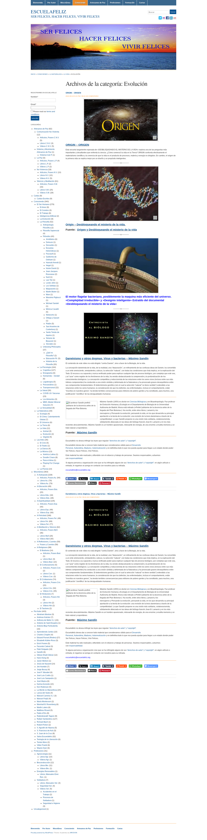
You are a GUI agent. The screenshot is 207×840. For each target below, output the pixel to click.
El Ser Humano (43, 204)
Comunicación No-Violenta (48, 132)
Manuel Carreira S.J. (45, 696)
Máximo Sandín (87, 432)
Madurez (87, 448)
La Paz (40, 158)
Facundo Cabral (43, 646)
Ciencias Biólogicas (138, 402)
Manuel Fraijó (42, 699)
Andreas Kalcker (43, 617)
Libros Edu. (44, 495)
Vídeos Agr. (44, 760)
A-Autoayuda (42, 475)
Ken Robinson (43, 687)
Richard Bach (42, 722)
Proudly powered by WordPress (42, 832)
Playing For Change (51, 463)
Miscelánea (65, 3)
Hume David (51, 268)
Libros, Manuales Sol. (49, 783)
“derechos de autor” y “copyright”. (122, 441)
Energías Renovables (46, 771)
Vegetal (46, 437)
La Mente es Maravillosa (47, 690)
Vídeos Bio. (44, 768)
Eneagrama (48, 373)
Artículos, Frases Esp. (49, 504)
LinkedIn (171, 17)
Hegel (48, 265)
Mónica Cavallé (52, 309)
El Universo (44, 422)
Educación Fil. (52, 358)
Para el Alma (48, 460)
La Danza (44, 449)
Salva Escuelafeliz (44, 736)
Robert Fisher (42, 725)
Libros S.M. (44, 190)
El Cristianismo (46, 579)
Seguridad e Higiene (51, 803)
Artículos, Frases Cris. (52, 582)
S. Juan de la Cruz (44, 733)
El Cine (43, 443)
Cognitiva (47, 370)
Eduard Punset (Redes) (46, 638)
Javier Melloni (42, 661)
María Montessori (44, 701)
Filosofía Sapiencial (51, 231)
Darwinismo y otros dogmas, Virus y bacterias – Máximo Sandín (93, 494)
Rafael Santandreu (44, 719)
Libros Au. (44, 481)
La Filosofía (44, 222)
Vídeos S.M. (45, 193)
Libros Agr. (44, 757)
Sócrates (49, 344)
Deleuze (49, 242)
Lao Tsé (49, 280)
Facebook (167, 17)
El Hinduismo (45, 594)
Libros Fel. (44, 521)
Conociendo (80, 3)
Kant (48, 277)
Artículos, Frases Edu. (49, 489)
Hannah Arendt (52, 263)
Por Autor (51, 3)
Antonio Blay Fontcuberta (47, 626)
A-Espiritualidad (43, 501)
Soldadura (41, 780)
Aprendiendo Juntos (45, 632)
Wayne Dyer (42, 748)
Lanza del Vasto (43, 693)
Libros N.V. (44, 175)
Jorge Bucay (42, 669)
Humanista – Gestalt (51, 376)
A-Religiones (42, 547)
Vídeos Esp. (45, 513)
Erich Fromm (42, 643)
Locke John (50, 283)
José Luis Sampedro (45, 678)
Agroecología (42, 754)
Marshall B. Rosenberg (46, 704)
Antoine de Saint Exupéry (47, 623)
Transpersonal (49, 388)
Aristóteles (50, 239)
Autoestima (78, 448)
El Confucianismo (47, 565)
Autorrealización (99, 448)
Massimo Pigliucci (53, 297)
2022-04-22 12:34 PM (73, 497)
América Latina (49, 454)
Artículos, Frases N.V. (48, 172)
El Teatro (43, 446)
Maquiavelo (51, 289)
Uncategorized (40, 809)
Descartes (50, 245)
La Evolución (45, 219)
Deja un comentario (90, 96)
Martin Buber (51, 292)
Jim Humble (42, 667)
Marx (48, 294)
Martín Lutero (42, 707)
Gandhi (40, 652)
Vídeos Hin (47, 606)
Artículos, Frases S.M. (49, 184)
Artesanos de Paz (97, 3)
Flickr (163, 17)
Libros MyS (44, 536)
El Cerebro (44, 210)
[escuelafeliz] (103, 47)
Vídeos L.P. (44, 167)
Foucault (49, 254)
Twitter (160, 17)
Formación (129, 3)
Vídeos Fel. (44, 524)
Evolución (47, 434)
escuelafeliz (48, 11)
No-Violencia (42, 169)
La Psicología (45, 367)
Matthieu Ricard (43, 710)
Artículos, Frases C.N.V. (49, 138)
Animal (46, 431)
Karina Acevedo (43, 684)
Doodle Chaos (49, 457)
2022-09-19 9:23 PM (73, 96)
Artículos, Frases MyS (49, 530)
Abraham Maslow (44, 614)
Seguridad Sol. (46, 786)
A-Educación (42, 486)
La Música (44, 451)
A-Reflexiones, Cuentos (46, 542)
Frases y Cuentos (47, 544)
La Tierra (43, 425)
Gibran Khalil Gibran (45, 655)
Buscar (173, 12)
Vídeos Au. (44, 483)
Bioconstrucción (43, 763)
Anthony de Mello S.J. (46, 620)
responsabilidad (75, 458)
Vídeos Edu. (45, 498)
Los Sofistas (51, 286)
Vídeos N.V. (44, 178)
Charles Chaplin (43, 635)
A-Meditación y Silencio (46, 527)
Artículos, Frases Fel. (48, 518)
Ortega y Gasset (52, 318)
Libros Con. (47, 574)
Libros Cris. (47, 588)
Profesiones (115, 3)
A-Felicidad (41, 515)
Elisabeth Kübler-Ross (46, 640)
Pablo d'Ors (41, 713)
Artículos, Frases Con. (52, 568)
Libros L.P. (44, 164)
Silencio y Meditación (45, 181)
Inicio (33, 74)
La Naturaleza (56, 74)
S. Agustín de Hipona (45, 728)
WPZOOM (73, 832)
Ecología (43, 414)
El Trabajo (44, 213)
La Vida (66, 74)
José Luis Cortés (44, 675)
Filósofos (46, 236)
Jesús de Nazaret (44, 664)
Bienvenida (38, 3)
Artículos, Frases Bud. (52, 553)
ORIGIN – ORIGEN (73, 93)
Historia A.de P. (46, 155)
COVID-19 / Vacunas (51, 393)
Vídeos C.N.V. (45, 146)
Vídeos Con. (48, 576)
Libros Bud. (47, 559)
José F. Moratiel (43, 672)
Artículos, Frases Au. (48, 478)
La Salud (43, 390)
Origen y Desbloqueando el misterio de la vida (107, 229)
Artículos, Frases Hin (51, 597)
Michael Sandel (52, 303)
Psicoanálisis (48, 385)
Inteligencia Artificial (48, 216)
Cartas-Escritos (43, 199)
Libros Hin (47, 603)
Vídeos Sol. (44, 789)
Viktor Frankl (42, 745)
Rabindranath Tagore (45, 716)
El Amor (43, 207)
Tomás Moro (42, 742)
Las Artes (40, 440)
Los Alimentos (48, 399)
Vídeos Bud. (48, 562)
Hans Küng (41, 658)
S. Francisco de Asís (45, 731)
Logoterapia (48, 382)
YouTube (174, 17)
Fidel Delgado (42, 649)
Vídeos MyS (45, 539)
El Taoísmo (44, 608)
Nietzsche (50, 315)
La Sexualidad (46, 408)
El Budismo (44, 550)
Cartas (142, 3)
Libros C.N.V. (45, 143)
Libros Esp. (44, 510)
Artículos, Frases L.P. (48, 161)
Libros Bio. (44, 765)
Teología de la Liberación (47, 739)
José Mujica (42, 681)
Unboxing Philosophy (52, 347)
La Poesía (44, 469)
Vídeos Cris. (48, 591)
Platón (48, 324)
